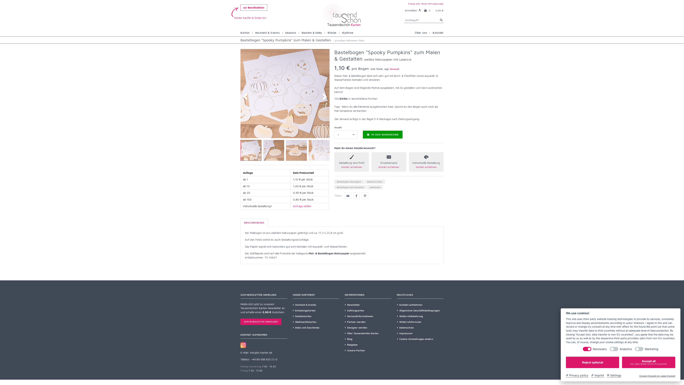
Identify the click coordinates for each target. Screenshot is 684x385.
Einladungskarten (305, 310)
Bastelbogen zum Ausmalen (350, 187)
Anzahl (338, 127)
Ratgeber (352, 344)
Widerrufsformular (410, 321)
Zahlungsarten (355, 310)
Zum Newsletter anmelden (261, 321)
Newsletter (353, 304)
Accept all (648, 362)
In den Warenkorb (384, 134)
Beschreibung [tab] (254, 222)
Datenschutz (406, 327)
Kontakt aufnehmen (410, 304)
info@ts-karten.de (261, 352)
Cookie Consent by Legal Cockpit (657, 376)
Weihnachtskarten (305, 321)
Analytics (626, 349)
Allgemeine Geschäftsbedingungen (419, 310)
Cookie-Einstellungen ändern (416, 338)
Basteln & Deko (374, 182)
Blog (349, 338)
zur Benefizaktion (253, 7)
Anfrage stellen (302, 206)
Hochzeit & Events (305, 304)
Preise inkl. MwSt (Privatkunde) (426, 3)
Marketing (651, 349)
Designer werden (357, 327)
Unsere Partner (356, 350)
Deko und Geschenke (307, 327)
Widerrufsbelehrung (411, 316)
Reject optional (592, 362)
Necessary (600, 349)
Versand (394, 69)
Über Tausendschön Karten (363, 333)
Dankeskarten (303, 316)
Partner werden (356, 321)
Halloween (375, 187)
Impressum (406, 333)
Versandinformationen (360, 316)
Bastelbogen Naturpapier (349, 182)
